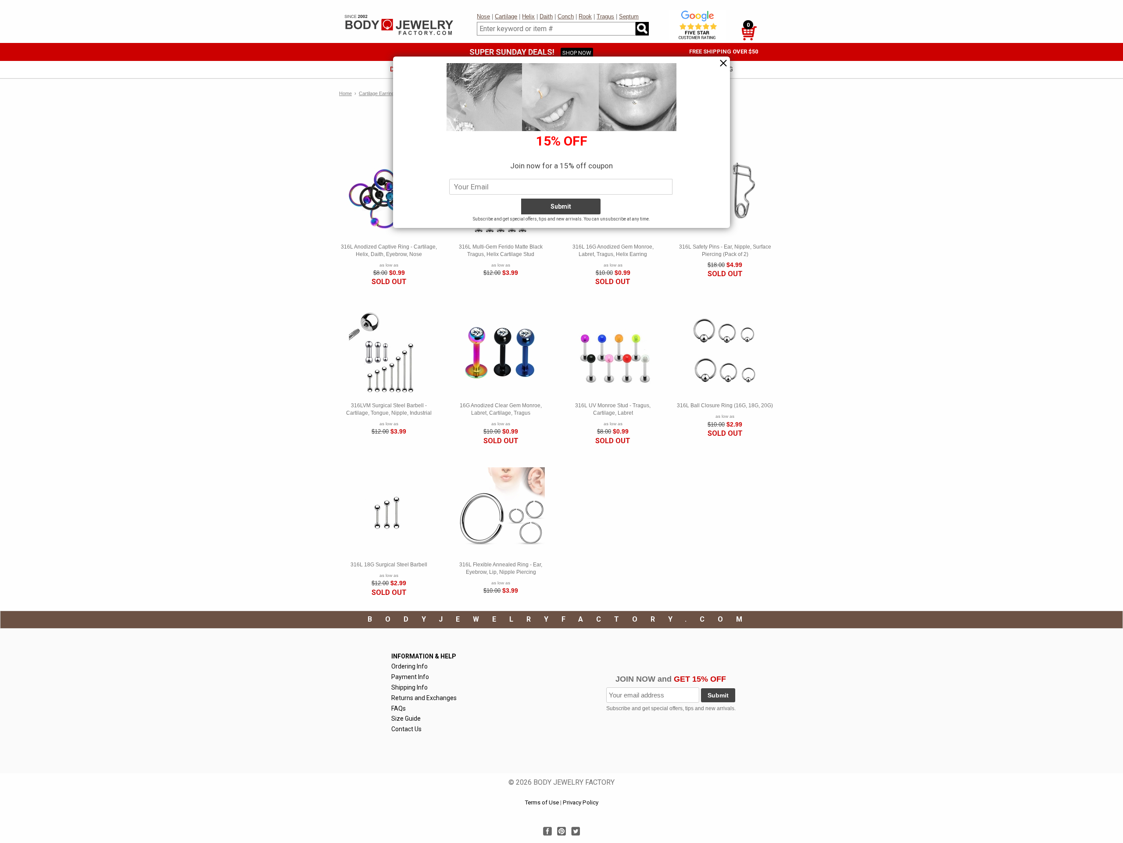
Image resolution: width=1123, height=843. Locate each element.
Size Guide (406, 718)
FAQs (398, 708)
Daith (546, 16)
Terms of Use (542, 802)
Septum (629, 16)
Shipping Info (409, 687)
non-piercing (711, 69)
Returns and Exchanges (424, 697)
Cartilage (506, 16)
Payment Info (410, 676)
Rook (585, 16)
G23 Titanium (599, 69)
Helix (528, 16)
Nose (483, 16)
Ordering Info (409, 666)
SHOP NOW (576, 53)
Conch (566, 16)
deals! (400, 69)
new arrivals (490, 69)
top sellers (440, 69)
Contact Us (406, 729)
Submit (718, 695)
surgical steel (654, 69)
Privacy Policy (580, 802)
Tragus (605, 16)
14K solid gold (545, 69)
